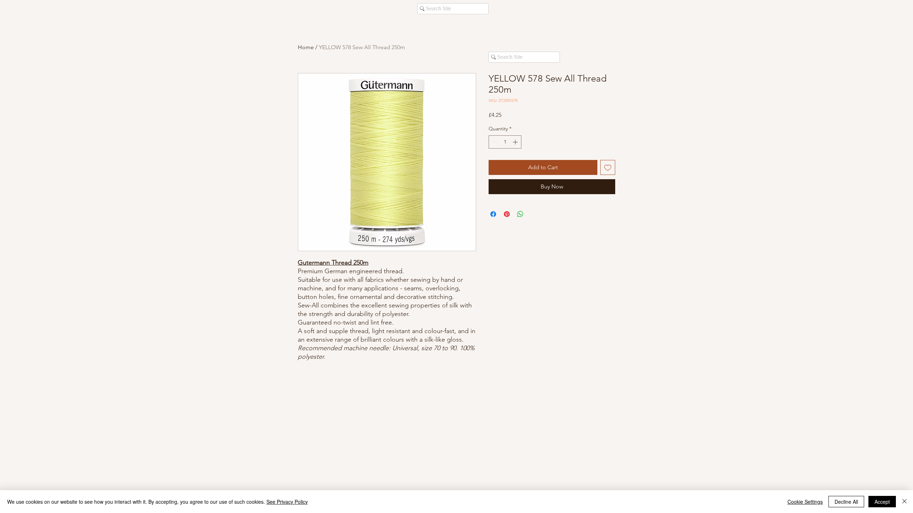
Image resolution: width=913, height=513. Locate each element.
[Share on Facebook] (493, 214)
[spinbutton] (505, 142)
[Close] (904, 501)
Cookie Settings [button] (805, 501)
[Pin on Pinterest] (507, 214)
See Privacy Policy (287, 501)
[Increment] (515, 142)
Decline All (846, 501)
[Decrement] (494, 142)
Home (306, 47)
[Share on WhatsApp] (520, 214)
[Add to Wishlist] (607, 167)
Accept (882, 501)
